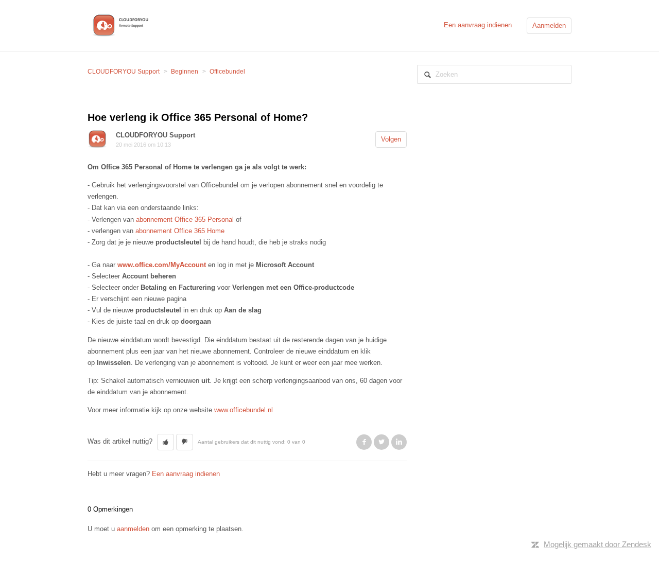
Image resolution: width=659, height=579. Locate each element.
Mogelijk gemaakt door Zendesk (597, 544)
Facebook (364, 442)
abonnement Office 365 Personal (185, 219)
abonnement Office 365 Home (179, 231)
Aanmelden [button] (549, 25)
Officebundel (227, 71)
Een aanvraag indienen (478, 25)
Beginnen (184, 71)
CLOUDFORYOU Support (124, 71)
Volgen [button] (391, 139)
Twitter (381, 442)
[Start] (122, 25)
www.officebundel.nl (243, 410)
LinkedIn (399, 442)
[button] (165, 442)
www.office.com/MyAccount (161, 265)
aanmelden (133, 529)
